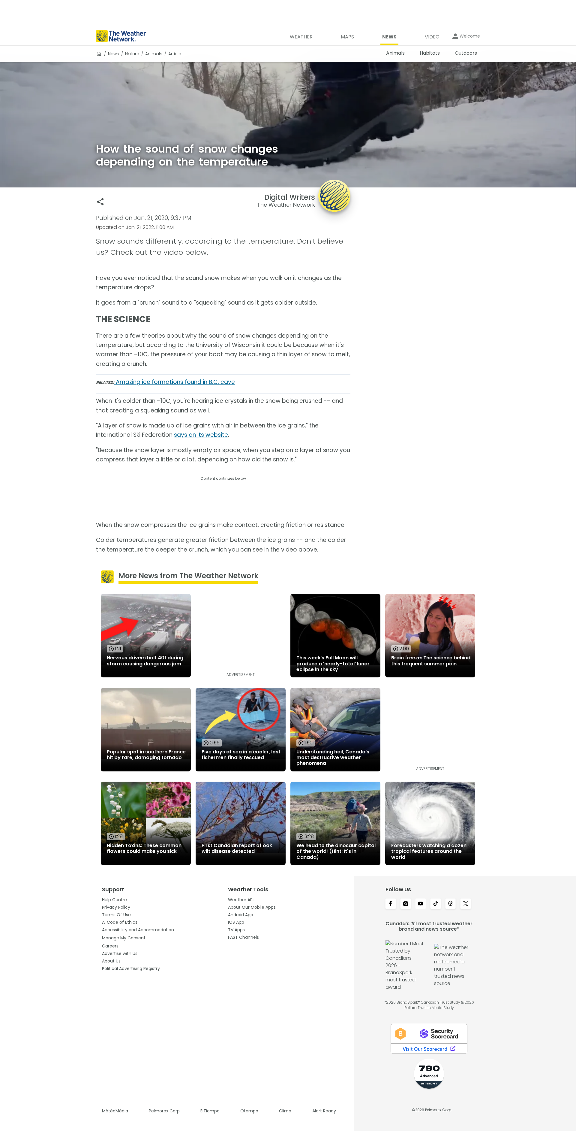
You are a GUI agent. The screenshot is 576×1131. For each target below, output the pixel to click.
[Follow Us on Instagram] (405, 904)
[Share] (100, 201)
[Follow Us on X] (465, 904)
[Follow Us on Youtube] (420, 904)
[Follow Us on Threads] (450, 904)
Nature (132, 54)
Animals (153, 54)
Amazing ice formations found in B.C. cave (174, 382)
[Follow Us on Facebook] (390, 904)
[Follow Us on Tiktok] (435, 904)
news (113, 54)
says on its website (201, 435)
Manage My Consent (124, 938)
